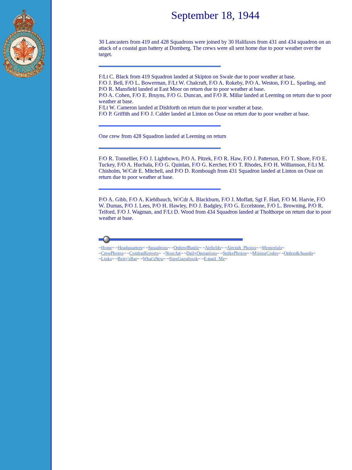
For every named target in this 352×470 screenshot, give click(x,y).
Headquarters (130, 247)
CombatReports (143, 253)
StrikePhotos (234, 253)
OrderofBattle (186, 247)
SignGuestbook (183, 258)
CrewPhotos (112, 253)
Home (106, 247)
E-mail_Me (214, 258)
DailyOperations (201, 253)
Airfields (213, 247)
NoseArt (172, 253)
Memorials (272, 247)
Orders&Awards (298, 253)
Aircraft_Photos (241, 247)
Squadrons (158, 247)
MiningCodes (265, 253)
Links (106, 258)
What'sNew (153, 258)
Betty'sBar (127, 258)
